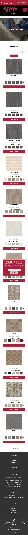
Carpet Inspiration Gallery (14, 477)
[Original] (21, 114)
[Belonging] (14, 99)
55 (13, 448)
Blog (14, 507)
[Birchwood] (14, 325)
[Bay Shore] (17, 308)
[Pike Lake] (13, 405)
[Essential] (9, 114)
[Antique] (9, 308)
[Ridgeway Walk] (13, 244)
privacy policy (14, 265)
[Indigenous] (13, 114)
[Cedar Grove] (14, 389)
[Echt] (9, 82)
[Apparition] (13, 308)
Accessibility (14, 531)
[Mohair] (9, 244)
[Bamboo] (9, 179)
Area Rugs (14, 468)
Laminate (14, 462)
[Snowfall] (21, 244)
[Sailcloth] (14, 211)
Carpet (9, 17)
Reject (17, 270)
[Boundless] (13, 179)
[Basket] (14, 196)
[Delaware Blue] (21, 179)
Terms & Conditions (14, 529)
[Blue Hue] (9, 276)
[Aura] (14, 163)
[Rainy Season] (17, 405)
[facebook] (14, 520)
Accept (11, 270)
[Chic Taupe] (17, 179)
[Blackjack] (9, 340)
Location (14, 508)
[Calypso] (9, 437)
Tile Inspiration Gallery (14, 482)
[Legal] (17, 82)
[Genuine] (13, 82)
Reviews (14, 510)
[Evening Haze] (21, 276)
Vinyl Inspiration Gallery (14, 484)
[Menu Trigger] (25, 10)
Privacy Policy (14, 527)
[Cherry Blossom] (21, 340)
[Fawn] (17, 244)
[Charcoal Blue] (13, 437)
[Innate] (17, 114)
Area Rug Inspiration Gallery (14, 486)
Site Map (14, 532)
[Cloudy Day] (13, 276)
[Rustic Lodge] (21, 405)
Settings (14, 272)
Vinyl (14, 466)
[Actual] (14, 67)
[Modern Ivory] (9, 405)
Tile (14, 464)
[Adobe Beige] (14, 292)
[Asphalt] (14, 422)
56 (16, 448)
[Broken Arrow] (21, 308)
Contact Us (14, 512)
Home (2, 17)
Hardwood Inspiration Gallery (14, 479)
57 (18, 448)
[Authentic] (6, 276)
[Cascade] (13, 340)
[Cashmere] (17, 340)
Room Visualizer (14, 495)
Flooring (6, 17)
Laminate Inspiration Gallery (14, 481)
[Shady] (18, 211)
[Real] (21, 82)
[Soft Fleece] (14, 228)
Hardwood (14, 460)
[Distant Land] (21, 437)
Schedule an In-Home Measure (14, 497)
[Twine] (21, 211)
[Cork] (10, 211)
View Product (14, 87)
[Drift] (17, 276)
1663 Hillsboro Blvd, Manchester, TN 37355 (7, 2)
